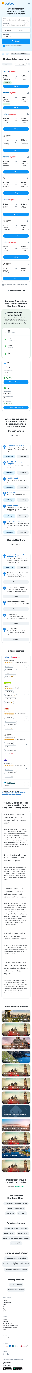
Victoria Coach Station (15, 446)
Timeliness (9, 669)
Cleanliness (10, 673)
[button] (26, 21)
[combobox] (16, 19)
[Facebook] (8, 1354)
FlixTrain (18, 794)
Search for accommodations (14, 45)
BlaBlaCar (7, 785)
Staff (8, 666)
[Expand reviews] (26, 667)
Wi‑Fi (8, 676)
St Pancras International (16, 521)
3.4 (12, 676)
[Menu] (28, 3)
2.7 (12, 702)
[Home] (3, 54)
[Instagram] (3, 1354)
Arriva (13, 794)
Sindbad (23, 792)
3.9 (12, 728)
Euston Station (12, 505)
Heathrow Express (9, 737)
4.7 (11, 666)
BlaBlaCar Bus (10, 792)
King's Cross (11, 492)
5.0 (15, 724)
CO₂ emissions (7, 401)
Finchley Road (12, 478)
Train (8, 388)
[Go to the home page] (8, 3)
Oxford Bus (7, 712)
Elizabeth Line (8, 763)
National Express (9, 660)
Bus (8, 362)
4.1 (14, 669)
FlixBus (6, 686)
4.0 (14, 695)
